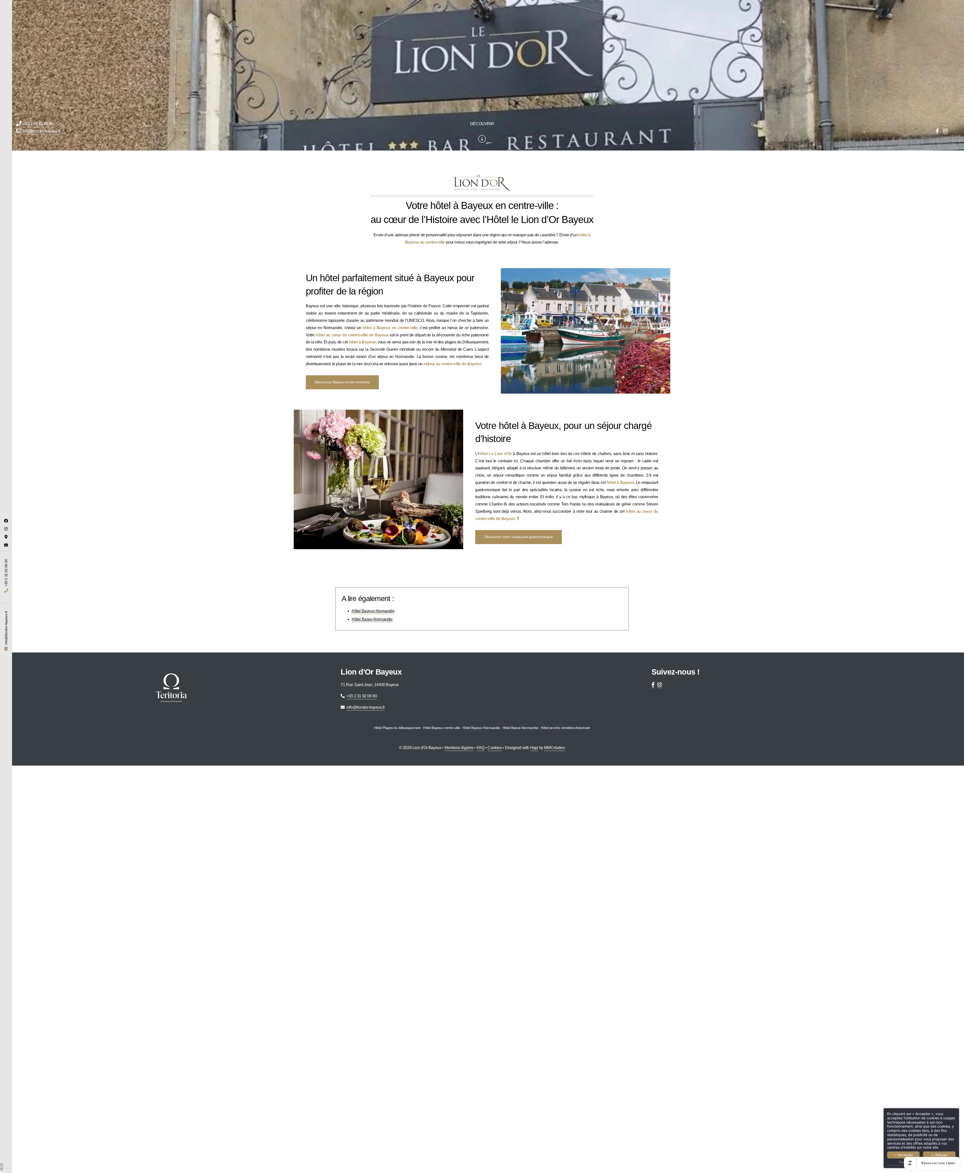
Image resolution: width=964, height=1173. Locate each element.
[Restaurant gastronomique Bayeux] (6, 529)
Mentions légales (459, 748)
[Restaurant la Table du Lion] (6, 521)
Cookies (495, 748)
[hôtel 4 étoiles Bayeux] (6, 537)
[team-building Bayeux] (937, 131)
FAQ (481, 748)
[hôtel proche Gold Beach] (945, 131)
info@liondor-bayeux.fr (41, 131)
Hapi (534, 748)
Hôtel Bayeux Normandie (373, 611)
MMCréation (554, 748)
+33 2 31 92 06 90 (38, 124)
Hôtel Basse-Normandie (372, 619)
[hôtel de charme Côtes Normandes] (6, 545)
